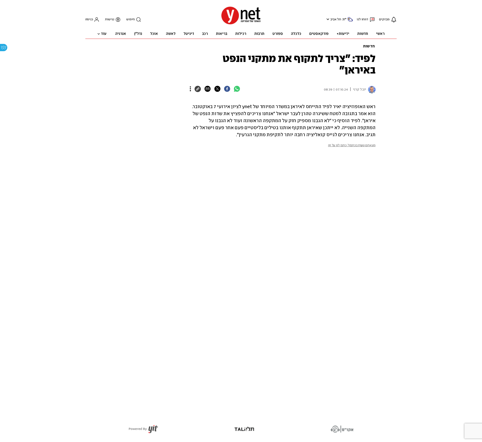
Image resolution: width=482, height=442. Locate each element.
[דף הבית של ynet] (241, 24)
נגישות (109, 19)
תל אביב (335, 19)
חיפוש (130, 19)
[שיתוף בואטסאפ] (237, 89)
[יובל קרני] (371, 89)
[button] (327, 19)
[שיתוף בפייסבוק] (227, 89)
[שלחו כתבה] (207, 89)
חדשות (369, 46)
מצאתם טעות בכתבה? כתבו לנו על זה (352, 145)
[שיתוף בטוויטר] (217, 89)
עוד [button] (103, 34)
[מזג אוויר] (350, 21)
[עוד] (190, 89)
